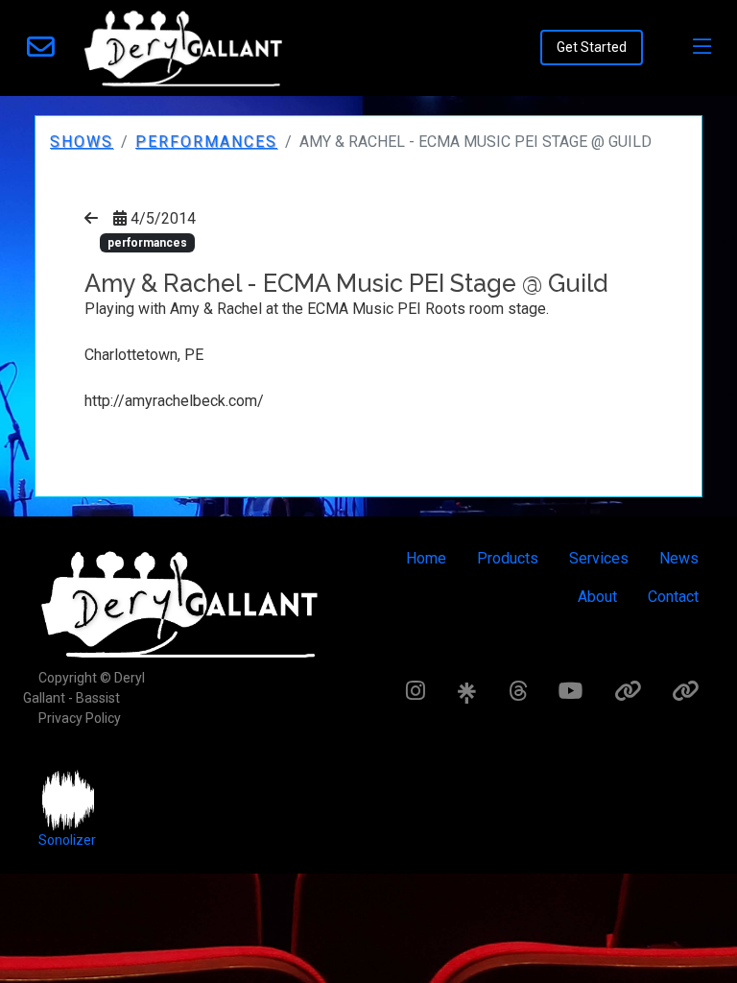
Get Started (592, 47)
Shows (81, 141)
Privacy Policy (79, 718)
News (679, 558)
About (597, 596)
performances (206, 141)
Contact (673, 596)
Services (599, 558)
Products (507, 558)
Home (426, 558)
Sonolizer (67, 840)
